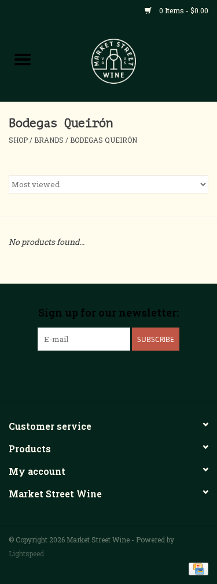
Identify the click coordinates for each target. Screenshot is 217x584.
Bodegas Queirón (103, 139)
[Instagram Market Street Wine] (129, 374)
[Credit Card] (196, 567)
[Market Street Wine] (131, 60)
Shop (18, 139)
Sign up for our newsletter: (108, 313)
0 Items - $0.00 (182, 10)
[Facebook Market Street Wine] (88, 374)
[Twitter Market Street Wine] (109, 374)
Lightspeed (26, 553)
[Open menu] (22, 58)
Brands (49, 139)
